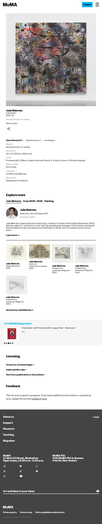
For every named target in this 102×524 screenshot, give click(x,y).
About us (8, 416)
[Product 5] (12, 343)
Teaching (8, 434)
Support (8, 422)
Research (8, 428)
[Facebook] (26, 466)
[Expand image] (51, 59)
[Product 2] (6, 343)
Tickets (87, 4)
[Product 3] (8, 343)
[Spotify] (42, 471)
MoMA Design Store (20, 323)
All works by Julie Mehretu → (19, 310)
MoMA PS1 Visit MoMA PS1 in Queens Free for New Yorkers (67, 458)
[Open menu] (97, 4)
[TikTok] (26, 471)
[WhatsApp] (10, 476)
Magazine (9, 440)
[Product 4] (10, 343)
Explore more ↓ (33, 140)
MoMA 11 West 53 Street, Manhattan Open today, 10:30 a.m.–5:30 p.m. (23, 458)
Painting (49, 201)
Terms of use (26, 512)
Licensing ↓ (49, 140)
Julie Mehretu (14, 110)
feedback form (39, 398)
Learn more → (12, 235)
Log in (96, 417)
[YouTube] (26, 476)
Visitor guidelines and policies (50, 512)
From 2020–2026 (32, 201)
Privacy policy (10, 512)
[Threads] (10, 471)
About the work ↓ (14, 140)
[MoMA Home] (10, 4)
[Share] (8, 128)
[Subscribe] (98, 491)
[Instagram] (10, 466)
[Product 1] (4, 343)
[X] (42, 466)
